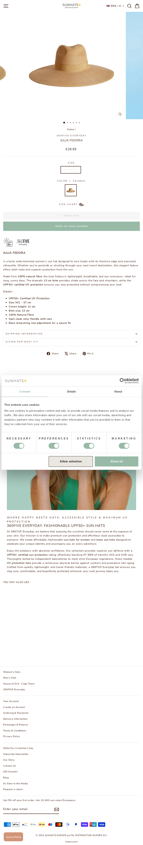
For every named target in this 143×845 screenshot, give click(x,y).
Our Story (9, 760)
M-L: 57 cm (71, 169)
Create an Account (14, 707)
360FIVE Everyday (71, 135)
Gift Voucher (10, 771)
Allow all (116, 461)
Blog (6, 777)
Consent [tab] (24, 391)
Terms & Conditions (14, 730)
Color (71, 180)
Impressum (71, 841)
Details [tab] (71, 391)
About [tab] (118, 391)
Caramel (70, 190)
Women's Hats (11, 672)
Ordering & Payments (15, 713)
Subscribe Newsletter (16, 754)
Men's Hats (9, 677)
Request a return (13, 789)
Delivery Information (15, 719)
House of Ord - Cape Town (19, 683)
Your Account (11, 701)
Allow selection (71, 461)
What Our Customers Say (18, 748)
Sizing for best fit (22, 341)
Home (70, 129)
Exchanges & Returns (15, 724)
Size (71, 162)
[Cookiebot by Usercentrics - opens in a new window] (122, 381)
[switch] (54, 446)
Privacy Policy (11, 736)
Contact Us (9, 766)
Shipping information (24, 333)
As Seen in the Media (15, 783)
